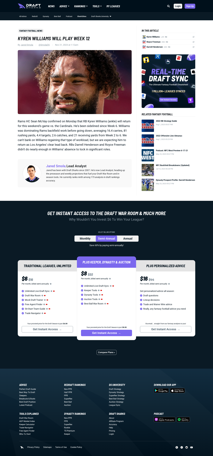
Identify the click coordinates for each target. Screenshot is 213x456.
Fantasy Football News (30, 30)
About (111, 418)
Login (178, 6)
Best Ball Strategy (116, 399)
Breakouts (23, 399)
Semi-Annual (106, 238)
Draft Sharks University (100, 16)
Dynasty (46, 16)
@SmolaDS (44, 45)
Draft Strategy (115, 389)
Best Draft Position (27, 402)
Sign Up (190, 6)
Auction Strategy (116, 402)
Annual (127, 238)
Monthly (85, 238)
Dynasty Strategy (116, 392)
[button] (54, 291)
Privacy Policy (33, 447)
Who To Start (25, 434)
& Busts (31, 399)
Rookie (67, 427)
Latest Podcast (25, 405)
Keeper (67, 434)
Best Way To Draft (27, 392)
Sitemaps (47, 447)
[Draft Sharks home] (29, 6)
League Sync (114, 405)
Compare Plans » (106, 352)
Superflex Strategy (117, 395)
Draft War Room (26, 418)
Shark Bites (81, 16)
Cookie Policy (76, 447)
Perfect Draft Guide (27, 389)
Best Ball (57, 16)
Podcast (69, 16)
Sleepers (23, 395)
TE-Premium (69, 431)
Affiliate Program (116, 421)
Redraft (35, 16)
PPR (66, 395)
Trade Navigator (26, 427)
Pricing (112, 431)
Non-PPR (68, 389)
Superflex (68, 399)
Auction (67, 405)
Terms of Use (61, 447)
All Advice (23, 16)
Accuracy (113, 424)
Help (111, 427)
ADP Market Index (27, 421)
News (51, 6)
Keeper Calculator (27, 424)
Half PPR (68, 392)
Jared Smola (27, 45)
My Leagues (113, 6)
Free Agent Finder (26, 431)
